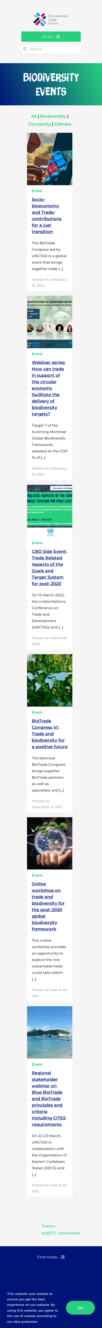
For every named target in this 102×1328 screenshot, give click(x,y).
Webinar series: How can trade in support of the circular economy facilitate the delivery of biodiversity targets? (48, 388)
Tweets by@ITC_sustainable (61, 1229)
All (34, 116)
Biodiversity (53, 116)
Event (37, 191)
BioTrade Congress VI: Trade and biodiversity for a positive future (50, 733)
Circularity (40, 124)
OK (80, 1308)
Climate (62, 124)
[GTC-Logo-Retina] (51, 14)
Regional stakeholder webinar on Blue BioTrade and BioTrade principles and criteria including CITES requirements (49, 1098)
